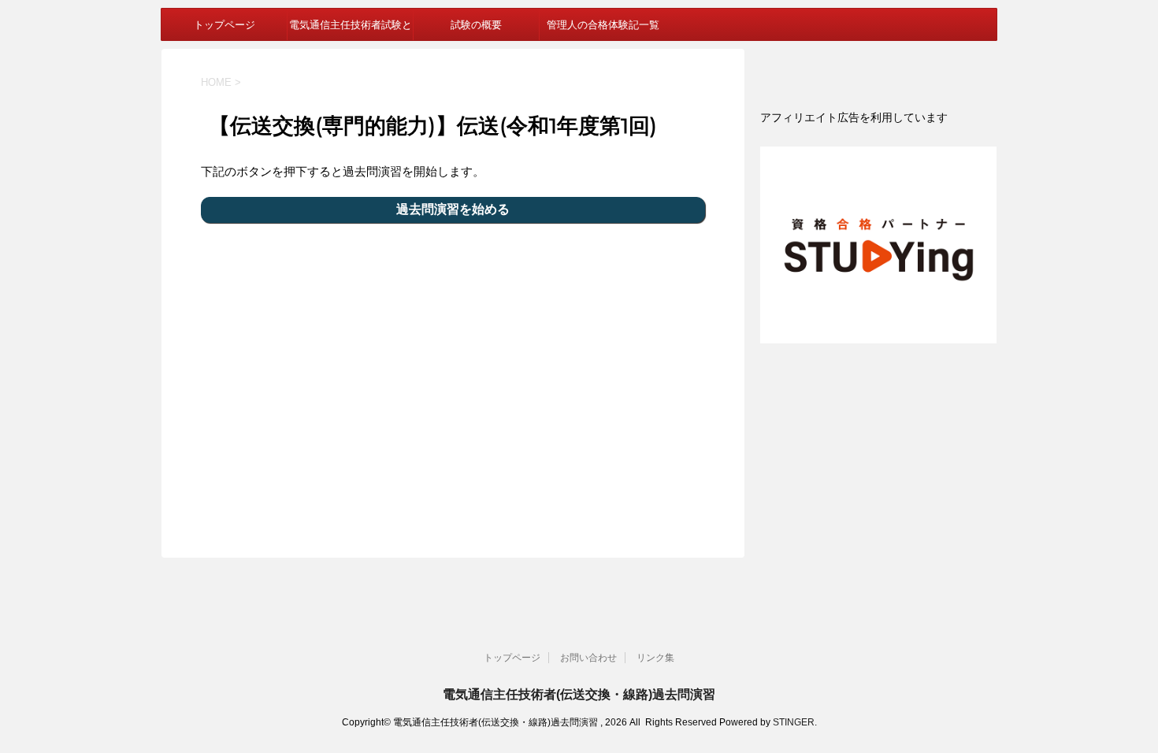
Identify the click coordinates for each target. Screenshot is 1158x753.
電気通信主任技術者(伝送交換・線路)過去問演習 (579, 694)
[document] (878, 117)
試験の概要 (476, 24)
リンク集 (655, 657)
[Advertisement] (453, 380)
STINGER (794, 722)
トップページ (224, 24)
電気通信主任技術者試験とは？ (350, 29)
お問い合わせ (588, 657)
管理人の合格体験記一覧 (603, 24)
